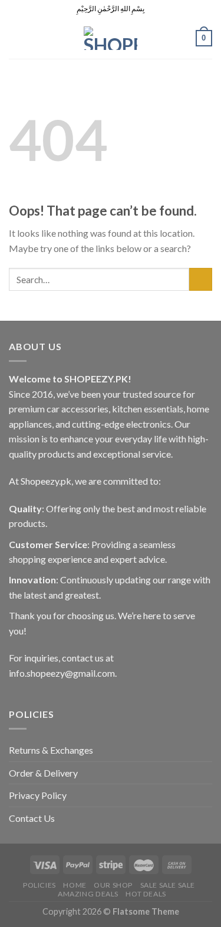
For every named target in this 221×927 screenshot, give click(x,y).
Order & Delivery (43, 772)
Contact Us (32, 818)
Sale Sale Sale (168, 885)
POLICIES (39, 885)
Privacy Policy (38, 795)
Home (74, 885)
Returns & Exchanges (51, 749)
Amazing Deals (88, 893)
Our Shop (113, 885)
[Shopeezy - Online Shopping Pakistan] (111, 38)
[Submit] (200, 279)
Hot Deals (146, 893)
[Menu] (16, 37)
